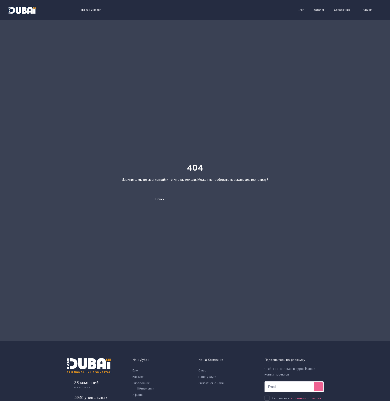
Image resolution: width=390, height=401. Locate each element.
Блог (301, 10)
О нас (202, 370)
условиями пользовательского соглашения (322, 398)
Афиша (367, 10)
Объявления (145, 388)
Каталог (318, 10)
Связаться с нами (211, 383)
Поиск (229, 199)
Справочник (342, 10)
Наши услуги (207, 376)
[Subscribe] (318, 386)
